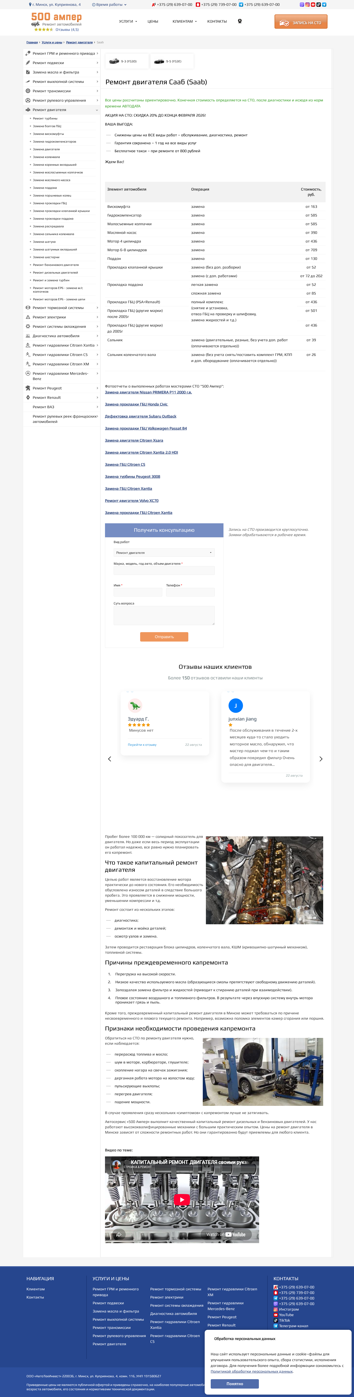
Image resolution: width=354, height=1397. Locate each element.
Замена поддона (45, 188)
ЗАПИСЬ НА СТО (307, 22)
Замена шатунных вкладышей (55, 249)
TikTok (284, 1320)
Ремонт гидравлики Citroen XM (61, 364)
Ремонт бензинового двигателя (56, 265)
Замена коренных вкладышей (55, 164)
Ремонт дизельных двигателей (55, 272)
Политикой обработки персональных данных (252, 1371)
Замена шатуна (44, 241)
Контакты (217, 21)
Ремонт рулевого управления (59, 100)
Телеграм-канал (293, 1326)
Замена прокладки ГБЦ (50, 203)
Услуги (126, 21)
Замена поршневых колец (52, 195)
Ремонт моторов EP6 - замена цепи (59, 299)
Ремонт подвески (48, 62)
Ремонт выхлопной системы (58, 81)
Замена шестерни (46, 257)
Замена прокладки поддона (53, 218)
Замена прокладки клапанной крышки (61, 211)
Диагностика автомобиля (56, 336)
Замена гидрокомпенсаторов (54, 141)
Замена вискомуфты (48, 134)
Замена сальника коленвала (53, 234)
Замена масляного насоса (51, 180)
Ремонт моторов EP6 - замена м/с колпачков (58, 289)
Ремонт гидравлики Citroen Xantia (64, 345)
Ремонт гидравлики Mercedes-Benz (60, 376)
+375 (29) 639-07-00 (174, 4)
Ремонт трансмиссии (52, 91)
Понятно (235, 1384)
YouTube (286, 1315)
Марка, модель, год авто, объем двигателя (148, 563)
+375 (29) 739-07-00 (218, 4)
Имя (118, 585)
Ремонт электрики (49, 317)
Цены (153, 21)
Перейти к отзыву (142, 745)
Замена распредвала (48, 226)
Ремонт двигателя (79, 42)
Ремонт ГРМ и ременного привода (64, 53)
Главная (32, 42)
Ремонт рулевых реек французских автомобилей (65, 419)
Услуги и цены (52, 42)
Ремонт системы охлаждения (59, 326)
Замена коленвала (46, 157)
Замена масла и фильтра (56, 72)
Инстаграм (289, 1309)
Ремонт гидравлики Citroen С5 (60, 354)
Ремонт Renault (47, 397)
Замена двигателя (46, 149)
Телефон (174, 585)
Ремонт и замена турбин (51, 280)
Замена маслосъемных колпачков (58, 172)
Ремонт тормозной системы (58, 307)
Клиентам (183, 21)
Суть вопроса (124, 603)
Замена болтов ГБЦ (47, 126)
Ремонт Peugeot (47, 388)
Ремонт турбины (45, 118)
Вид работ (122, 542)
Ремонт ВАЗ (43, 407)
